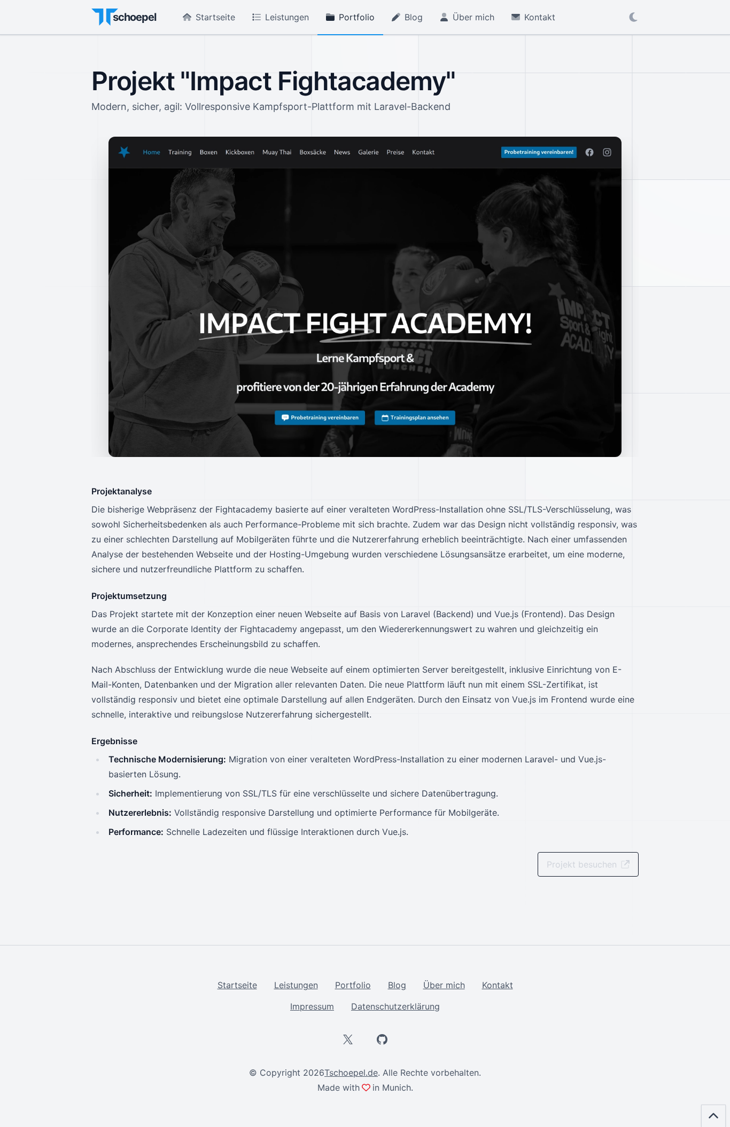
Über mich (473, 17)
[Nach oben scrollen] (713, 1116)
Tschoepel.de (351, 1072)
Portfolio (357, 17)
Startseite (215, 17)
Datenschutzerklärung (395, 1006)
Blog (414, 17)
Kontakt (539, 17)
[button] (633, 17)
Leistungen (287, 17)
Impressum (312, 1006)
